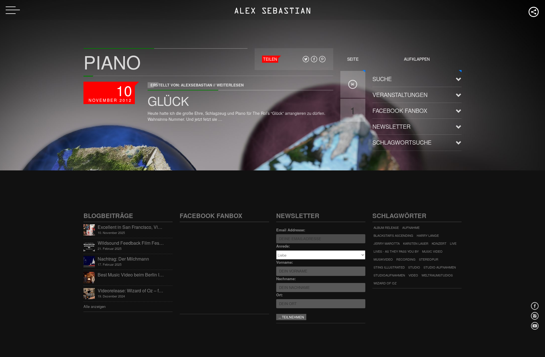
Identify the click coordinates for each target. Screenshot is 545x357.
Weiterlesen (230, 85)
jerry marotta (387, 243)
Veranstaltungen (399, 94)
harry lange (428, 235)
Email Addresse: (290, 230)
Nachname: (286, 278)
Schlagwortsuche (401, 142)
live (453, 243)
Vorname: (284, 262)
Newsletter (391, 126)
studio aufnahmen (440, 267)
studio (414, 267)
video (413, 275)
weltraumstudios (437, 275)
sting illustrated (389, 267)
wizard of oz (385, 283)
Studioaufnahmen (389, 275)
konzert (439, 243)
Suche (382, 79)
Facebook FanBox (399, 110)
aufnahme (411, 227)
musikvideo (383, 259)
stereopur (428, 259)
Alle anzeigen (94, 306)
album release (386, 227)
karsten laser (415, 243)
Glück (168, 100)
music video (432, 251)
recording (406, 259)
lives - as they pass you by (396, 251)
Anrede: (283, 246)
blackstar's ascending (393, 235)
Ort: (279, 294)
